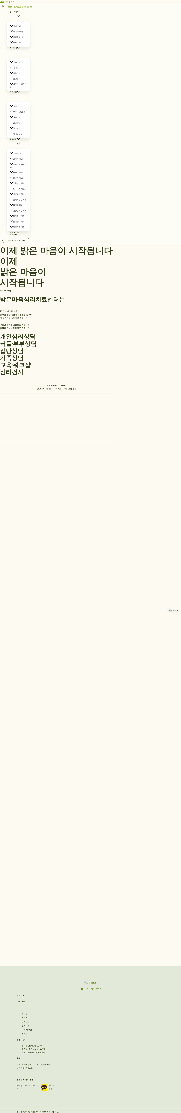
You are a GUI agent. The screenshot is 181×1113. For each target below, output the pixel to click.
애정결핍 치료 (19, 194)
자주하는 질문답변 (18, 85)
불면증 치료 (18, 205)
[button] (18, 11)
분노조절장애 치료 (18, 165)
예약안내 (16, 68)
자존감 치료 (18, 172)
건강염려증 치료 (19, 210)
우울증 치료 (18, 153)
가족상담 (16, 117)
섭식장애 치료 (19, 221)
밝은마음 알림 (19, 62)
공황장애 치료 (19, 183)
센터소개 (13, 12)
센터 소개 (17, 26)
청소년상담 (17, 128)
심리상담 (13, 92)
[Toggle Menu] (18, 16)
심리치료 (13, 139)
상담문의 (16, 79)
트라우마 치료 (19, 189)
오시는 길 (17, 42)
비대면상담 (17, 134)
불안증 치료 (18, 178)
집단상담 (16, 123)
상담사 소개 (18, 31)
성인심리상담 (18, 106)
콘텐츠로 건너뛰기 (8, 1)
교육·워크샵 (14, 232)
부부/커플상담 (19, 112)
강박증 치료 (18, 159)
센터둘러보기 (18, 37)
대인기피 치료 (19, 227)
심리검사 (13, 234)
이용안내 (13, 48)
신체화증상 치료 (19, 200)
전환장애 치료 (19, 216)
